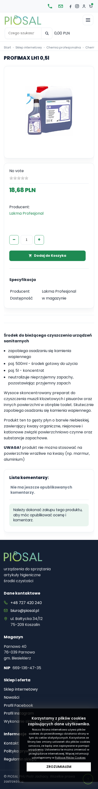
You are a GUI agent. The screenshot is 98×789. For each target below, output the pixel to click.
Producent (20, 291)
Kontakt (11, 743)
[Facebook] (70, 6)
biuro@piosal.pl (24, 610)
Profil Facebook (18, 705)
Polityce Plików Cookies (70, 758)
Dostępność (21, 298)
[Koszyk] (91, 6)
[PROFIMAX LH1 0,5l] (49, 111)
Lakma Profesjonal (26, 213)
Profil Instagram (19, 713)
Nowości (11, 697)
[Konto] (84, 6)
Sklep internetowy (21, 689)
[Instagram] (77, 6)
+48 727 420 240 (26, 602)
